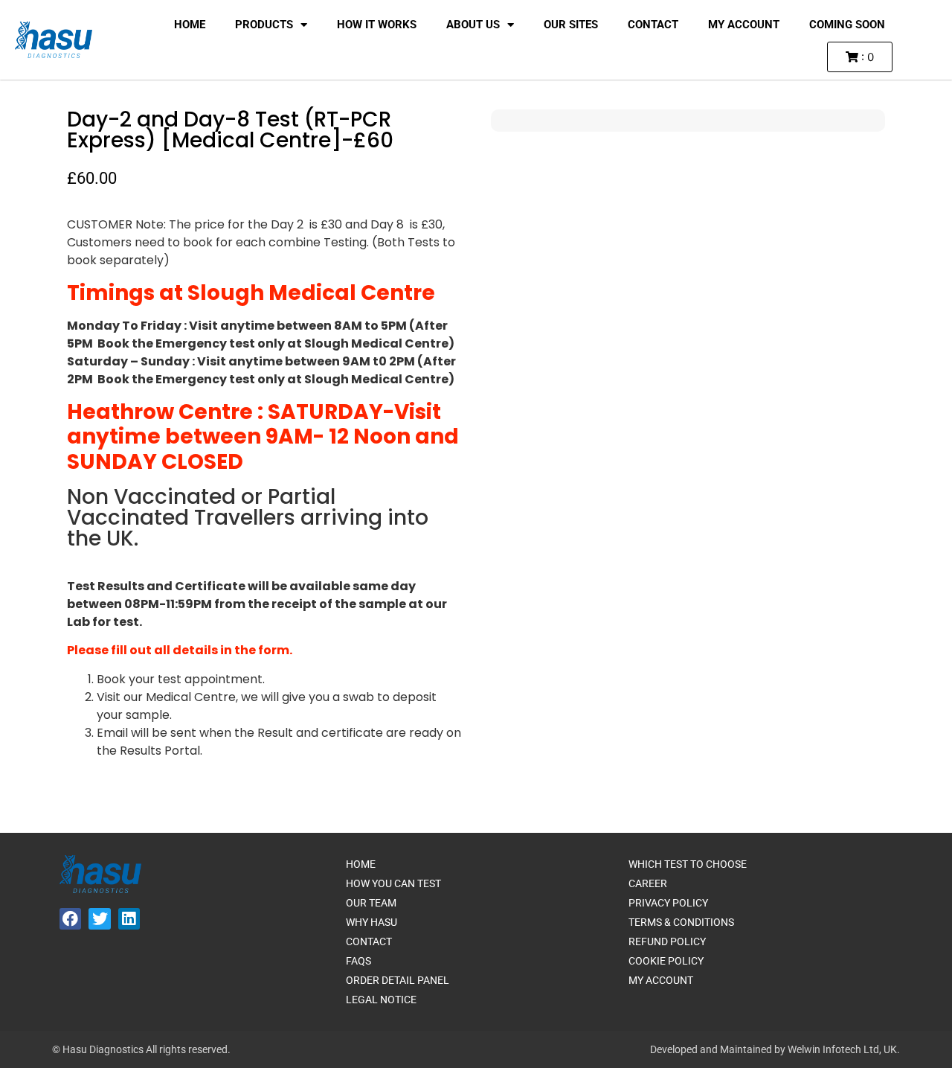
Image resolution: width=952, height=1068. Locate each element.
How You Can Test (393, 883)
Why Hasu (371, 922)
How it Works (376, 24)
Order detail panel (397, 980)
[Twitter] (99, 919)
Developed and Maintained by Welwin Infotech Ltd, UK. (775, 1049)
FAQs (358, 961)
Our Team (371, 903)
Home (189, 24)
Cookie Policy (666, 961)
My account (743, 24)
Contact (653, 24)
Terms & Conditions (681, 922)
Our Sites (571, 24)
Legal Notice (381, 999)
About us (473, 24)
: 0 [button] (866, 57)
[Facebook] (70, 919)
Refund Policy (667, 941)
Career (647, 883)
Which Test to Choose (687, 864)
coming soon (847, 24)
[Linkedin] (129, 919)
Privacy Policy (668, 903)
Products (264, 24)
